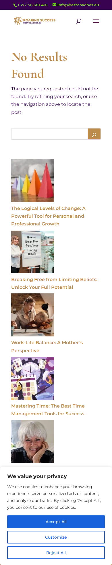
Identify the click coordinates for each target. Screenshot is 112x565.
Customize (56, 537)
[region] (56, 516)
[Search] (94, 134)
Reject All (56, 552)
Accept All (56, 521)
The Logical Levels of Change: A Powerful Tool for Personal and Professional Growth (48, 216)
